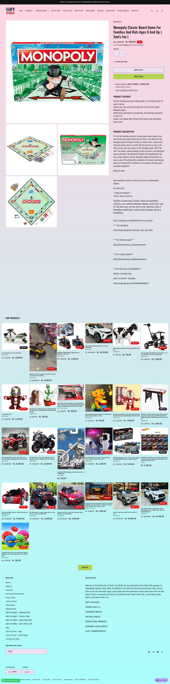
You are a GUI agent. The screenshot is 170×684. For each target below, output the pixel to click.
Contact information (80, 679)
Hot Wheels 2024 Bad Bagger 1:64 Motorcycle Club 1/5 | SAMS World (70, 472)
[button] (29, 10)
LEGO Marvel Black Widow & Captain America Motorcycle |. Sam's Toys (68, 353)
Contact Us (9, 590)
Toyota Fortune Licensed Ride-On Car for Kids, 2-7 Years (125, 512)
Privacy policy (46, 679)
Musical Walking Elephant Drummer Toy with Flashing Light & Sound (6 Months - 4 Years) (98, 415)
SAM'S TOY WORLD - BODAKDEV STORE (18, 613)
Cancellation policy (93, 679)
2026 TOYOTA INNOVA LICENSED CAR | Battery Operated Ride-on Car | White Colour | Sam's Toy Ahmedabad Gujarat (153, 510)
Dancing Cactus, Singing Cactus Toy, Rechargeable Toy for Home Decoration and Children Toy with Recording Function (43, 410)
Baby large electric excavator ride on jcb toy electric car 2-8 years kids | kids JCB (43, 374)
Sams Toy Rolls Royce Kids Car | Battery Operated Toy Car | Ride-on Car (15, 513)
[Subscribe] (44, 651)
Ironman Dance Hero (7, 414)
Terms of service (57, 679)
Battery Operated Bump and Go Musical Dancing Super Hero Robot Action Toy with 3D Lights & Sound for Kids (126, 415)
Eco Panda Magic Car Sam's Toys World (11, 353)
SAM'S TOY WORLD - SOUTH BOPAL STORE (19, 624)
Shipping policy (68, 679)
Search (8, 583)
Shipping (126, 45)
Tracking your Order (12, 639)
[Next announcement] (164, 2)
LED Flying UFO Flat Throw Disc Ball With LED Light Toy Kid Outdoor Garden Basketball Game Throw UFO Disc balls (15, 554)
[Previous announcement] (6, 2)
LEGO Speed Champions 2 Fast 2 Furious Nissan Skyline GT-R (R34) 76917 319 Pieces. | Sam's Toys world (126, 458)
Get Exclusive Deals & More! (15, 594)
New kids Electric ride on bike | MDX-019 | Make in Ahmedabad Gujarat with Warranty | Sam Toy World (42, 458)
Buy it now (139, 76)
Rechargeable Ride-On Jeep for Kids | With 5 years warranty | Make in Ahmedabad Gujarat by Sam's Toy (14, 458)
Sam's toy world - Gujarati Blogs (17, 635)
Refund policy (10, 605)
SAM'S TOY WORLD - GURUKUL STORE (18, 616)
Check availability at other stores (126, 90)
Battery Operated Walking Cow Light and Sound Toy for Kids (126, 349)
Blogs (7, 628)
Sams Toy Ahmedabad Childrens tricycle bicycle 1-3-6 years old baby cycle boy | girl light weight (154, 353)
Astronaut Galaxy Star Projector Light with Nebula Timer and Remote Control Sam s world (97, 458)
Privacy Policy (10, 598)
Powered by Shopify (25, 680)
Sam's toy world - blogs (14, 631)
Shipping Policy (11, 609)
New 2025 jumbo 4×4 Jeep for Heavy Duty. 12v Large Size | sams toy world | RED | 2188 (42, 513)
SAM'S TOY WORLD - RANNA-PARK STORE (19, 620)
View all (85, 567)
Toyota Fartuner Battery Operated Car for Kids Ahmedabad (96, 346)
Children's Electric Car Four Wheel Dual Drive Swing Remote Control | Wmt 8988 (70, 513)
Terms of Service (11, 601)
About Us (9, 586)
